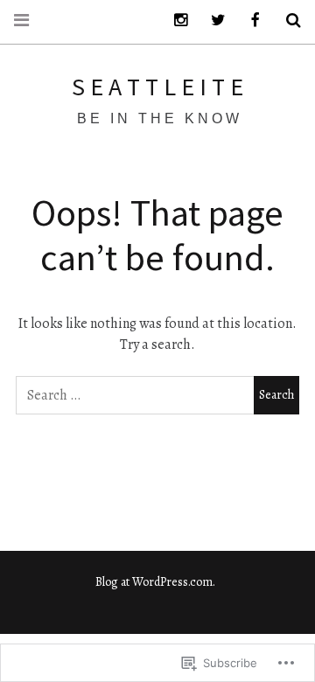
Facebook (249, 20)
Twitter (211, 20)
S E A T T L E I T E (157, 86)
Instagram (174, 20)
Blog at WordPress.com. (155, 582)
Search (287, 20)
